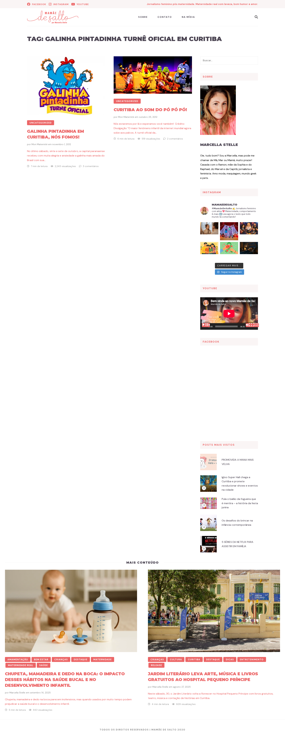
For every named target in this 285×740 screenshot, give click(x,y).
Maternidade (102, 659)
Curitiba (194, 659)
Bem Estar (41, 659)
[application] (229, 313)
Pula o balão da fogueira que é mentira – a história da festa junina (240, 503)
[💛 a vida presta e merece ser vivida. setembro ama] (209, 251)
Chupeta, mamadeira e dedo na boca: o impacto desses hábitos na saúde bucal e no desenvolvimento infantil (65, 679)
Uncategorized (41, 122)
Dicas (230, 659)
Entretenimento (252, 659)
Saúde (43, 665)
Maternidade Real (20, 665)
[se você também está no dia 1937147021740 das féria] (229, 231)
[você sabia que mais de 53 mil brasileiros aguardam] (229, 251)
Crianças (61, 659)
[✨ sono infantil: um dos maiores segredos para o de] (249, 251)
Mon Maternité (40, 144)
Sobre (143, 16)
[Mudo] (250, 325)
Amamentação (17, 659)
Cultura (176, 659)
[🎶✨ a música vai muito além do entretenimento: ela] (249, 231)
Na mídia (188, 16)
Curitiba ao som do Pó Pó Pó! (150, 109)
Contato (165, 16)
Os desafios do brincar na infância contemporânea (237, 523)
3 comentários (91, 166)
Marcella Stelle (219, 144)
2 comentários (175, 138)
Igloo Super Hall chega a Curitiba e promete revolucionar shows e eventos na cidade (240, 483)
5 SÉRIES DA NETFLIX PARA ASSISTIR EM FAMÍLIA (237, 544)
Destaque (80, 659)
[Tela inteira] (255, 325)
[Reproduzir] (206, 325)
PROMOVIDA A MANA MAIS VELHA (238, 462)
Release (156, 665)
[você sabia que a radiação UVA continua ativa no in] (209, 231)
